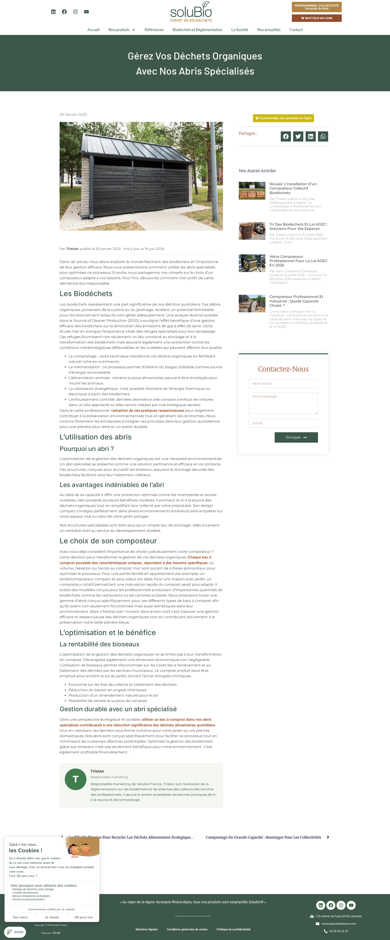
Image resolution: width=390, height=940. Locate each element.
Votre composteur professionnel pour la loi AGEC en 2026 (298, 260)
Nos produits (119, 29)
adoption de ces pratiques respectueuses (148, 410)
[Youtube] (86, 12)
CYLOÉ (56, 932)
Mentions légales (147, 929)
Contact (296, 29)
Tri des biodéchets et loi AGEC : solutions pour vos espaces (298, 226)
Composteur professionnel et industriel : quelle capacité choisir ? (296, 301)
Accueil (93, 29)
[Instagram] (75, 12)
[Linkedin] (53, 12)
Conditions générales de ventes (187, 929)
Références (154, 29)
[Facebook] (64, 12)
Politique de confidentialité (234, 929)
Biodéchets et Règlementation (197, 29)
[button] (286, 136)
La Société (239, 29)
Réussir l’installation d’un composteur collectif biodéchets (293, 188)
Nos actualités (269, 29)
